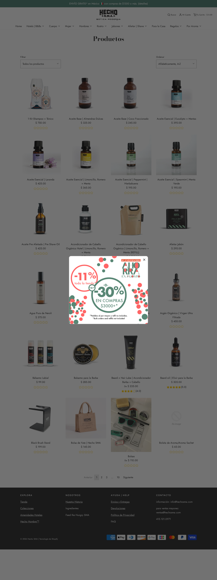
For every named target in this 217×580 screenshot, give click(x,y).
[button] (144, 260)
